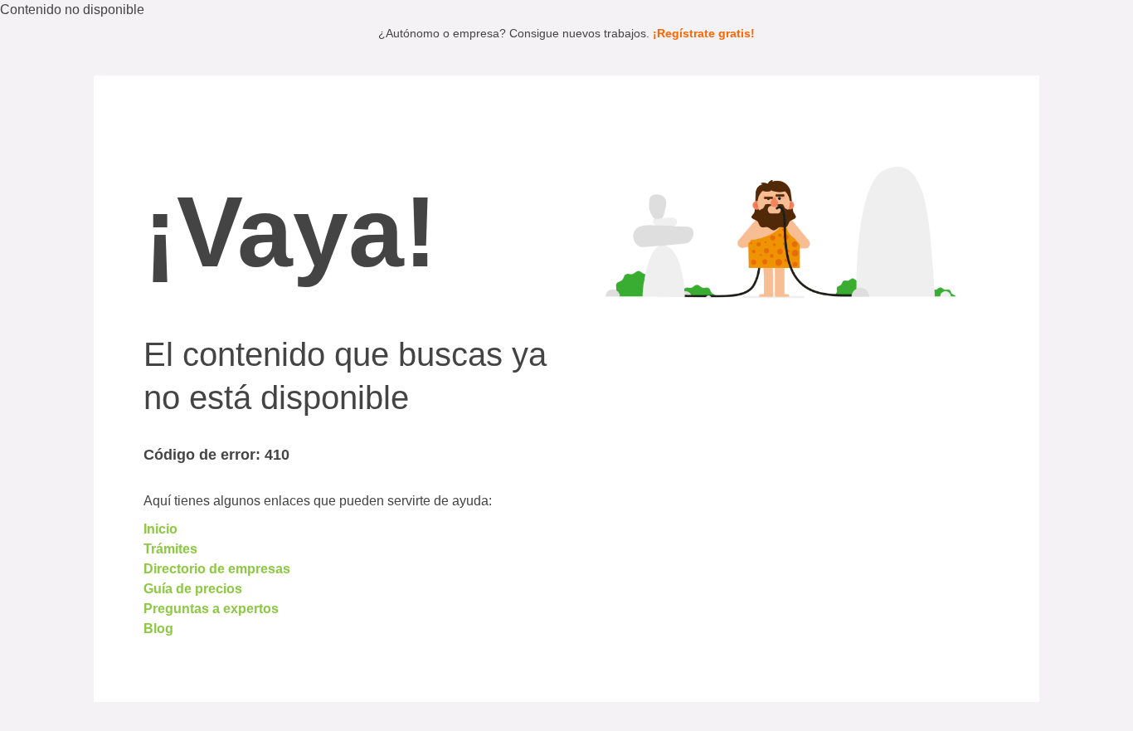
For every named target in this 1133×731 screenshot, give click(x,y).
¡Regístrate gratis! (704, 33)
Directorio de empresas (216, 569)
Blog (158, 628)
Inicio (160, 529)
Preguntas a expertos (211, 609)
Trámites (170, 549)
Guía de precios (192, 589)
